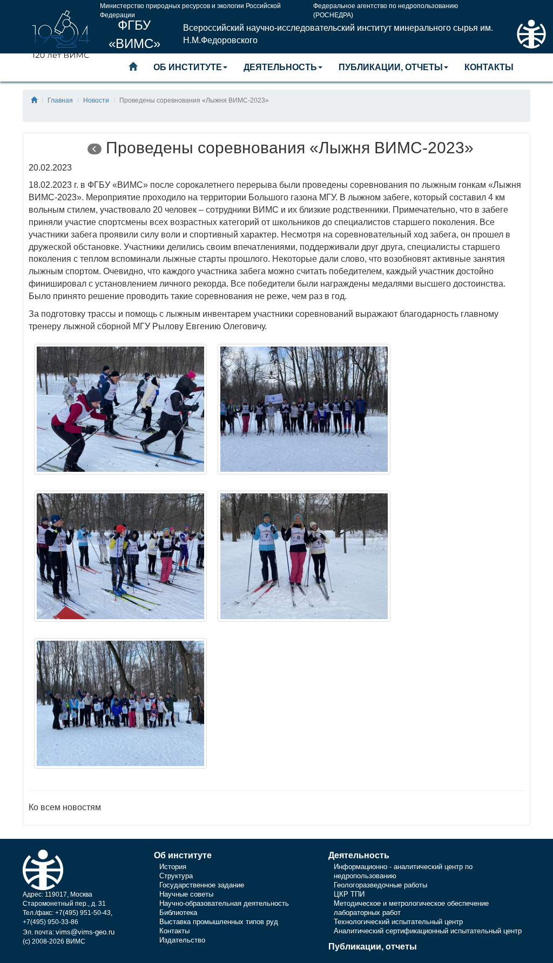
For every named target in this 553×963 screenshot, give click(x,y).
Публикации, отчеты (391, 67)
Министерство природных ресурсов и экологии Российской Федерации (190, 8)
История (172, 867)
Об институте (187, 67)
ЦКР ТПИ (349, 894)
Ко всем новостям (65, 807)
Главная (60, 100)
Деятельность (280, 67)
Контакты (489, 67)
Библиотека (178, 912)
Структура (176, 876)
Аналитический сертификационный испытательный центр (428, 931)
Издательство (182, 940)
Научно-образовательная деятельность (224, 903)
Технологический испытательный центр (398, 922)
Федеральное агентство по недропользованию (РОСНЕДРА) (385, 8)
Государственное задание (201, 885)
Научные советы (186, 894)
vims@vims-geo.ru (85, 932)
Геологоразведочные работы (380, 885)
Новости (96, 100)
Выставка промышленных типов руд (218, 922)
